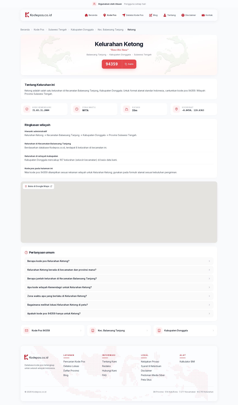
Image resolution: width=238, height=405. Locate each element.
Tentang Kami (109, 361)
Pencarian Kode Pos (74, 361)
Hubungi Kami (109, 370)
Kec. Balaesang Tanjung (110, 29)
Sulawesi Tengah (57, 29)
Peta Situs (146, 379)
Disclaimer (146, 370)
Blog (65, 375)
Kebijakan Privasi (150, 361)
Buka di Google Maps (38, 186)
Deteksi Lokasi (71, 366)
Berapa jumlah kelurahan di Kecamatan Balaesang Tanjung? (62, 278)
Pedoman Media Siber (153, 375)
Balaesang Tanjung (96, 54)
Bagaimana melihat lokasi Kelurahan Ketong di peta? (57, 304)
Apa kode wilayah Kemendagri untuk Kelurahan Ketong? (59, 287)
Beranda (25, 29)
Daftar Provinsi (71, 370)
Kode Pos (39, 29)
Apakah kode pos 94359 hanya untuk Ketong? (53, 313)
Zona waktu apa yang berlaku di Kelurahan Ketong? (57, 296)
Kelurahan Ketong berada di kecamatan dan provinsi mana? (61, 269)
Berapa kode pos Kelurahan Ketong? (48, 261)
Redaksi (106, 366)
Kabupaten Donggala (82, 29)
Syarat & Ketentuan (151, 366)
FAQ (104, 375)
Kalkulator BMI (187, 361)
